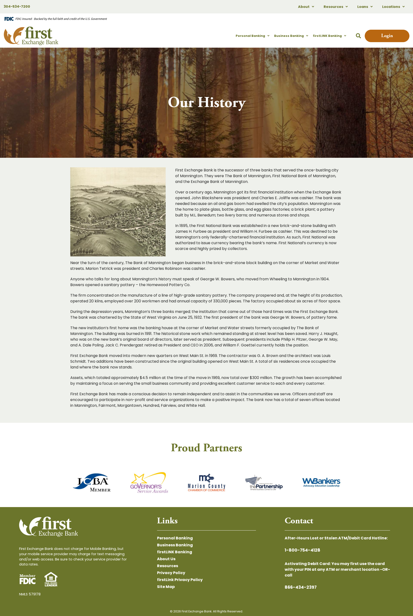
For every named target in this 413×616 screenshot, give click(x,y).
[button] (358, 36)
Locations (391, 6)
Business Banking (289, 36)
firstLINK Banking (327, 36)
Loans (362, 6)
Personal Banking (250, 36)
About (304, 6)
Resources (333, 6)
